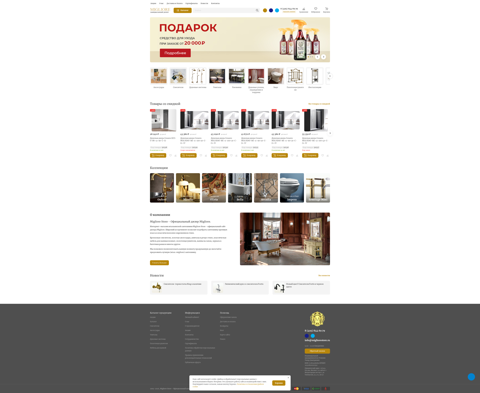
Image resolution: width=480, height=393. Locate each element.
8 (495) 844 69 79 (289, 9)
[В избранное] (170, 155)
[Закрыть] (288, 377)
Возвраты (224, 326)
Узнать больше (159, 263)
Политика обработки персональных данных (200, 349)
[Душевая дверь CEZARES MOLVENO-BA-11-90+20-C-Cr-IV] (255, 120)
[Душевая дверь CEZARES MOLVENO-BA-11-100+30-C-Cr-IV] (225, 120)
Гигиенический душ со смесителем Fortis (244, 284)
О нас (187, 322)
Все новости (324, 275)
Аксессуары (155, 330)
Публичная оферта (193, 362)
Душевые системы (158, 339)
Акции (153, 317)
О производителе (192, 326)
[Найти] (257, 10)
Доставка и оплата (228, 322)
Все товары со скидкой (319, 104)
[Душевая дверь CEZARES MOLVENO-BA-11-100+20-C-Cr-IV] (194, 120)
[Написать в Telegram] (277, 10)
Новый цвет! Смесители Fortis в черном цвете (305, 285)
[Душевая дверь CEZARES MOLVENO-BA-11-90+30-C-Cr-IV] (286, 120)
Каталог (153, 322)
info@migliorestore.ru (317, 340)
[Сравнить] (175, 155)
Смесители (154, 326)
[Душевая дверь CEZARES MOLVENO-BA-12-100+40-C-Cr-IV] (316, 120)
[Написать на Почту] (265, 10)
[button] (308, 56)
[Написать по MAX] (271, 10)
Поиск (222, 339)
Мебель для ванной (158, 348)
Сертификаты (191, 343)
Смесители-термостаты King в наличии (182, 284)
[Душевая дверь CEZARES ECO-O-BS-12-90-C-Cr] (164, 120)
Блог (222, 330)
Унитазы (153, 335)
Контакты (189, 335)
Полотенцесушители (159, 343)
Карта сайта (225, 335)
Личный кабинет (192, 317)
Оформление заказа (228, 317)
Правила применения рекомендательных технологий (198, 356)
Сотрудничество (192, 339)
